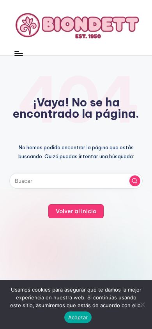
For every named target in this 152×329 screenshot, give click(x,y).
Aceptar (78, 317)
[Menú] (18, 53)
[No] (142, 304)
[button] (134, 180)
